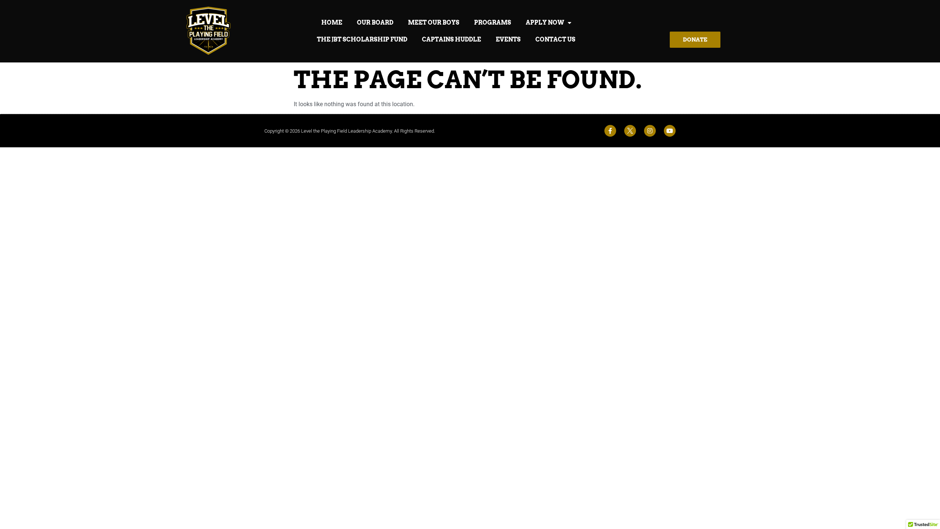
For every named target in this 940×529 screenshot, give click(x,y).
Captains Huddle (451, 39)
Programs (492, 22)
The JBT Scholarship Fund (362, 39)
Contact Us (555, 39)
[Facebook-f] (610, 131)
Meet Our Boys (433, 22)
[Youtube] (670, 131)
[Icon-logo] (630, 131)
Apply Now (545, 22)
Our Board (375, 22)
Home (331, 22)
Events (508, 39)
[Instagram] (650, 131)
